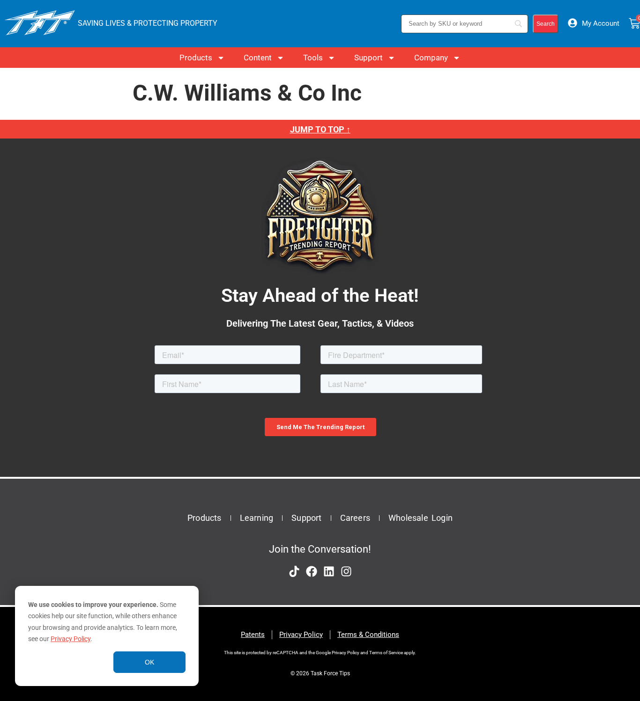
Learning (257, 518)
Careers (355, 518)
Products (195, 57)
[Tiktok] (294, 571)
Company (431, 57)
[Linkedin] (329, 571)
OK (149, 662)
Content (258, 57)
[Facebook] (311, 571)
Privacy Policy (70, 639)
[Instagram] (346, 571)
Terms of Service (386, 652)
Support (368, 57)
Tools (313, 57)
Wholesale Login (420, 518)
